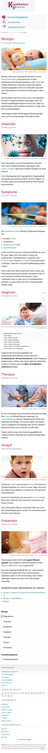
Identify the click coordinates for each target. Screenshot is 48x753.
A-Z (17, 32)
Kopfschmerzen (9, 245)
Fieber (37, 82)
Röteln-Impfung (18, 565)
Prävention (7, 648)
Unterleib (4, 718)
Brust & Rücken (6, 710)
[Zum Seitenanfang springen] (44, 749)
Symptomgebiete (7, 680)
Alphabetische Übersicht (9, 672)
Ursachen (7, 622)
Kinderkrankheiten (10, 659)
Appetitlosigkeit (9, 248)
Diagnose (7, 632)
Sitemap (4, 737)
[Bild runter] (44, 307)
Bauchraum (5, 715)
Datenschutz (5, 734)
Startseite (12, 32)
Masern (4, 565)
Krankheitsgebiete (18, 17)
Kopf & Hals (5, 707)
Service (4, 685)
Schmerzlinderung (9, 419)
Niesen (4, 169)
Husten (11, 169)
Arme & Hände (6, 712)
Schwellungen (7, 261)
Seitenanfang (25, 739)
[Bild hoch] (44, 293)
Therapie (7, 637)
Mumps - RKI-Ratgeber (12, 598)
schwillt (13, 484)
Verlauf (6, 642)
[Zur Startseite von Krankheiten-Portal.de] (18, 6)
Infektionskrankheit (9, 79)
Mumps (6, 601)
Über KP (4, 729)
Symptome (14, 22)
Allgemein (4, 704)
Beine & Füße (6, 721)
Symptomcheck (16, 27)
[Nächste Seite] (44, 300)
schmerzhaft (27, 261)
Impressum (5, 732)
